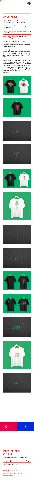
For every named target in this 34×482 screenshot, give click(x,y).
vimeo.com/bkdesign (14, 464)
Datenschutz (6, 473)
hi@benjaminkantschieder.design (17, 457)
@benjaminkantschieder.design (20, 461)
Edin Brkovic (22, 36)
